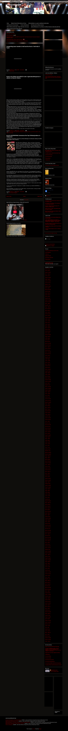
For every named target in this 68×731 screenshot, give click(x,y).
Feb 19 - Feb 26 (48, 379)
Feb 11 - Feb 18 (48, 620)
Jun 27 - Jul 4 (47, 447)
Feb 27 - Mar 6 (47, 412)
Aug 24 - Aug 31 (48, 558)
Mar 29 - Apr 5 (47, 341)
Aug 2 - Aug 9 (47, 490)
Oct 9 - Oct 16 (47, 315)
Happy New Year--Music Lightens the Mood (52, 652)
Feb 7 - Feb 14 (47, 464)
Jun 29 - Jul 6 (47, 570)
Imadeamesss (47, 159)
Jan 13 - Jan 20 (48, 603)
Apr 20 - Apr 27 (47, 582)
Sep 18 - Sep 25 (48, 317)
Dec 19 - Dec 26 (48, 424)
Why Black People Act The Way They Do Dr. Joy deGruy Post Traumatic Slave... (53, 224)
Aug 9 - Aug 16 (47, 336)
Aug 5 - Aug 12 (47, 372)
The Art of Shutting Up (9, 724)
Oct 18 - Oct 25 (47, 331)
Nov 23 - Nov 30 (48, 537)
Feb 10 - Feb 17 (48, 596)
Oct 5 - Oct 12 (47, 270)
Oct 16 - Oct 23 (47, 313)
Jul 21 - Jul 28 (47, 360)
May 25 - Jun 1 (47, 578)
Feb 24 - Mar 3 (47, 365)
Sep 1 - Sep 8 (47, 303)
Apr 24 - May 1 (47, 405)
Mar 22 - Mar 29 (48, 289)
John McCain (33, 131)
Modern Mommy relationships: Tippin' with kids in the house (18, 26)
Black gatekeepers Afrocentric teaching (20, 131)
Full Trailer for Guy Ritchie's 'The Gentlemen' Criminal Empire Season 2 (52, 204)
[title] (46, 191)
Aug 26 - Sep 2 (47, 615)
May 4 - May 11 (47, 580)
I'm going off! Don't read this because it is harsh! (53, 664)
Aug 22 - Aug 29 (48, 277)
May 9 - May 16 (48, 455)
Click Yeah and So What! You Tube (51, 233)
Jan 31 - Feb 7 (47, 329)
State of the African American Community (52, 646)
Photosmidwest (47, 158)
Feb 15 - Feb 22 (48, 518)
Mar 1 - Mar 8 (47, 514)
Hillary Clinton (28, 131)
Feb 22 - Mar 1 (47, 516)
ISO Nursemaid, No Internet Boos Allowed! (14, 28)
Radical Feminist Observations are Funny (18, 23)
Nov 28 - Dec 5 (47, 426)
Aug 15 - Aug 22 (48, 435)
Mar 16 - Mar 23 (48, 589)
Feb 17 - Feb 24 (48, 594)
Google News (47, 654)
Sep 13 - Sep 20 (48, 334)
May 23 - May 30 (48, 452)
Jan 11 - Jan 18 (47, 526)
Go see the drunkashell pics (50, 661)
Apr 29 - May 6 (47, 376)
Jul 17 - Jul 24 (47, 320)
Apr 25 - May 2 (47, 459)
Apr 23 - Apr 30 (47, 308)
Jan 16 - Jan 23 (48, 419)
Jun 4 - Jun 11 (47, 630)
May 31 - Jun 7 (47, 284)
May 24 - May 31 (48, 286)
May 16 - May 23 (48, 454)
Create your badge (47, 192)
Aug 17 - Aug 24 (48, 559)
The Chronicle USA (48, 156)
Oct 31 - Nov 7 (47, 275)
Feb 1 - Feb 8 (47, 521)
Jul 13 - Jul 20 (47, 566)
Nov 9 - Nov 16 (47, 540)
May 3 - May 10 (48, 502)
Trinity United (11, 132)
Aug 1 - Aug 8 (47, 438)
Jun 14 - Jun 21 (48, 282)
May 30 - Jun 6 (47, 450)
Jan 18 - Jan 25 (48, 525)
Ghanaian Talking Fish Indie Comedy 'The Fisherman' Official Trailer (52, 206)
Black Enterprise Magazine (13, 192)
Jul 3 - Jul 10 (47, 395)
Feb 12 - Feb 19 (48, 381)
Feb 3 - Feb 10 (47, 597)
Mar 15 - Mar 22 (48, 511)
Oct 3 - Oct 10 (47, 433)
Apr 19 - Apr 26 (47, 506)
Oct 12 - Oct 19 (47, 348)
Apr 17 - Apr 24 (47, 327)
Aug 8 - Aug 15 (47, 279)
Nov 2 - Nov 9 (47, 542)
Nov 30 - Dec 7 (47, 535)
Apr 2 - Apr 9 (47, 634)
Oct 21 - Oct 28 (47, 369)
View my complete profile (54, 671)
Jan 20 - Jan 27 (48, 601)
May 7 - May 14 (48, 306)
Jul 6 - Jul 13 (47, 568)
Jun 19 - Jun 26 (48, 398)
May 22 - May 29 (48, 402)
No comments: (22, 69)
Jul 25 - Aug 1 (47, 440)
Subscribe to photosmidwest (50, 244)
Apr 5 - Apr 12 (47, 287)
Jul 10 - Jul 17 (47, 322)
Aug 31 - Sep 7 (47, 556)
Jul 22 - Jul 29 (47, 374)
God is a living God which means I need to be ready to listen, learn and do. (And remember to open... (53, 77)
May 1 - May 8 (47, 403)
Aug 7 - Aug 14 (47, 391)
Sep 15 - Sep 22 (48, 301)
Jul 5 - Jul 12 (47, 339)
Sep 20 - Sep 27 (48, 478)
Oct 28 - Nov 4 (47, 367)
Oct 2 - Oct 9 (47, 383)
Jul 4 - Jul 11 (47, 445)
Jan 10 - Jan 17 (48, 469)
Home (8, 23)
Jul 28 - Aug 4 (47, 358)
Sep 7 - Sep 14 (47, 554)
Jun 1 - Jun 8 (47, 577)
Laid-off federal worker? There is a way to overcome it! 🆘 (15, 39)
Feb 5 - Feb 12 (47, 641)
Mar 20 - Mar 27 (48, 410)
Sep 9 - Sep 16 (47, 613)
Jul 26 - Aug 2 (47, 338)
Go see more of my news (49, 659)
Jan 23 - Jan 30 (48, 417)
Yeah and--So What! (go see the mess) (51, 250)
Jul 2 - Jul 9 (47, 627)
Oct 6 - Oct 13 (47, 296)
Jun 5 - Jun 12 (47, 324)
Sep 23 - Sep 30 (48, 611)
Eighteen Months (56, 165)
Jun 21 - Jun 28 (48, 280)
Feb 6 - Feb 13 (47, 414)
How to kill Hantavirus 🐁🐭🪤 (11, 35)
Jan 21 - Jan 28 (48, 622)
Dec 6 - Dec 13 (47, 471)
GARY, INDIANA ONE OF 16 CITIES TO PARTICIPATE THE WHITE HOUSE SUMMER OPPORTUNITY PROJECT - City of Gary (53, 220)
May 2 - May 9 (47, 457)
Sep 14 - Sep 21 (48, 552)
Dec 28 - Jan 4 (47, 528)
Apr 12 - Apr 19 (47, 507)
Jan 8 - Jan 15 (47, 312)
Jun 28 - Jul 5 (47, 499)
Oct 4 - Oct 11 (47, 332)
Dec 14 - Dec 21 (48, 532)
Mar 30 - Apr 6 (47, 585)
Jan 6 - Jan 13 (47, 604)
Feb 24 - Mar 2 (47, 592)
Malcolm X (37, 131)
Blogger (40, 728)
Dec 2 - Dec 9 (47, 608)
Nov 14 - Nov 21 (48, 428)
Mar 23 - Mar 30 (48, 587)
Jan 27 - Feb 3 (47, 599)
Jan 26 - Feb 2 (47, 291)
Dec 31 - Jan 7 (47, 623)
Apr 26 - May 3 (47, 504)
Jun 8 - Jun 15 (47, 575)
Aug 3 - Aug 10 (47, 561)
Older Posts (39, 196)
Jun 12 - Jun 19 (48, 400)
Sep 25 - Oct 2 (47, 384)
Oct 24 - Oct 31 (47, 429)
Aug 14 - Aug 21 (48, 272)
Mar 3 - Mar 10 (47, 364)
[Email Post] (26, 69)
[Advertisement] (25, 18)
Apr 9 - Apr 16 (47, 310)
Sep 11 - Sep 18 (48, 386)
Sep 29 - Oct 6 (47, 298)
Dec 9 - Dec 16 (47, 606)
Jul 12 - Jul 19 (47, 495)
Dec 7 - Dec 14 (47, 346)
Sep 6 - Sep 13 (47, 481)
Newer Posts (8, 196)
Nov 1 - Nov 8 (47, 473)
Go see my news (48, 657)
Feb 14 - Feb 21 (48, 462)
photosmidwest (13, 5)
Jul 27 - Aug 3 (47, 563)
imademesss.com (54, 670)
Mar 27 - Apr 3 (47, 409)
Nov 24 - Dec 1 (47, 350)
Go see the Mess (48, 656)
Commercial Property (48, 154)
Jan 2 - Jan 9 (47, 421)
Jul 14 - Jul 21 (47, 362)
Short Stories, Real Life (49, 165)
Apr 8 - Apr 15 (47, 618)
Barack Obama (11, 131)
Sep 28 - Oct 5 (47, 549)
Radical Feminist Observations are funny (12, 721)
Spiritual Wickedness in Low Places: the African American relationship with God (45, 26)
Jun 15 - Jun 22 (48, 573)
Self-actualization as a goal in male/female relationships (38, 23)
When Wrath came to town (10, 33)
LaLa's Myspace (48, 252)
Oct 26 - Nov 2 (47, 268)
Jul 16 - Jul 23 (47, 625)
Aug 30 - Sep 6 (47, 483)
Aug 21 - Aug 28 (48, 388)
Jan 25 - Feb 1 (47, 523)
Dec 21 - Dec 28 (48, 343)
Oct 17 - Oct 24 (47, 431)
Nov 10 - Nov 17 (48, 353)
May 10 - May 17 (48, 500)
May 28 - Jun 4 (47, 305)
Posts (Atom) (26, 199)
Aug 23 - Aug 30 (48, 485)
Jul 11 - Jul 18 (47, 443)
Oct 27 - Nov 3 (47, 294)
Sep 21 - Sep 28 (48, 551)
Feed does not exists (48, 74)
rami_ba (33, 728)
